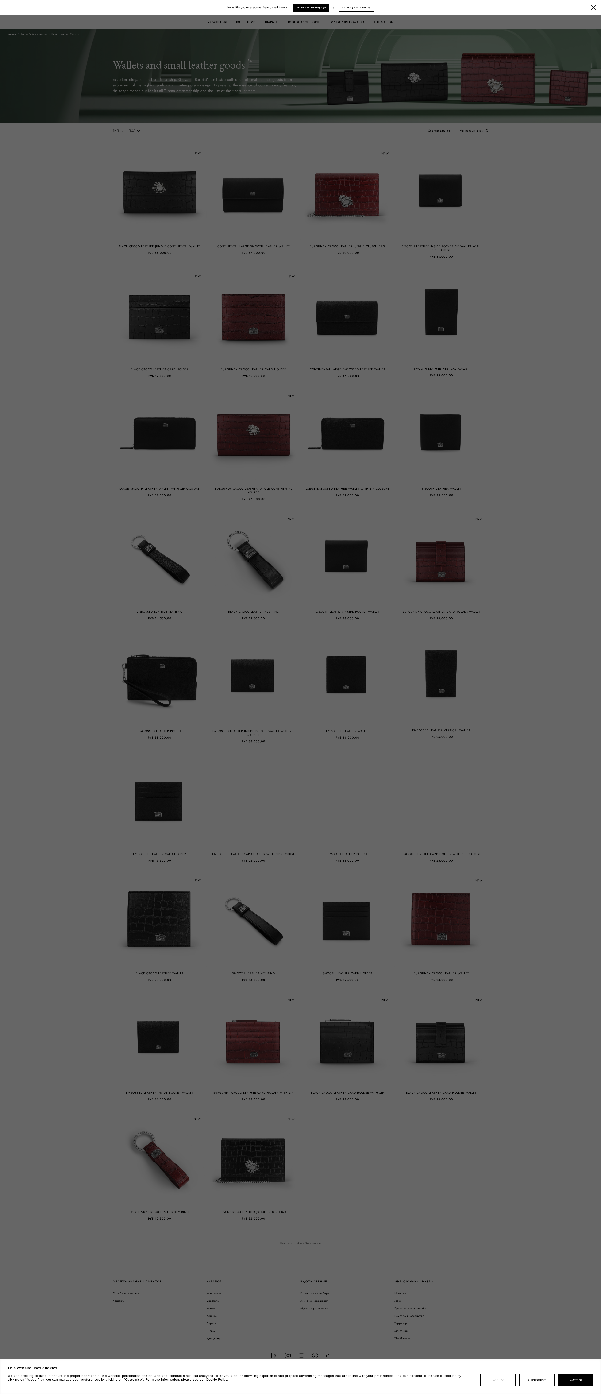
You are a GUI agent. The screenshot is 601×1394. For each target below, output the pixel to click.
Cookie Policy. (217, 1379)
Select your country (356, 7)
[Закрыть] (593, 8)
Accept (576, 1380)
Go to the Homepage (311, 7)
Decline (498, 1380)
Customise (537, 1380)
